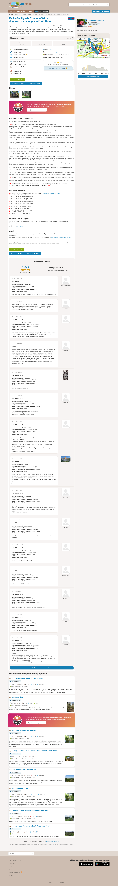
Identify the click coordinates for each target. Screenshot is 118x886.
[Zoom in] (107, 39)
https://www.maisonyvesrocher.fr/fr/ (61, 237)
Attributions (80, 57)
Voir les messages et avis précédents (42, 668)
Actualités (11, 869)
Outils (11, 11)
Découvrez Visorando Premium (57, 68)
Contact (11, 875)
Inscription (96, 11)
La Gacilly (54, 52)
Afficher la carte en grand (93, 76)
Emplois (11, 866)
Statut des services (54, 883)
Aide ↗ (31, 11)
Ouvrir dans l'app (18, 79)
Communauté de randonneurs (17, 878)
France (50, 49)
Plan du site (12, 863)
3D (104, 56)
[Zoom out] (107, 42)
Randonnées (21, 11)
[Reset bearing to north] (107, 45)
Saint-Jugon (20, 226)
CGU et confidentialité (15, 860)
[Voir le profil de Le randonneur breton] (82, 23)
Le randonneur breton (96, 20)
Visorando (10, 14)
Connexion (105, 11)
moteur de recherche (52, 841)
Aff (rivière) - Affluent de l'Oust (51, 193)
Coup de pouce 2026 (14, 872)
